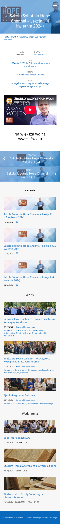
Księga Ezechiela (34, 83)
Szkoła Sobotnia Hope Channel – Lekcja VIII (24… (31, 160)
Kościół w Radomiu (36, 330)
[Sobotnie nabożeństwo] (30, 431)
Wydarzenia (9, 336)
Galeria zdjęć (20, 330)
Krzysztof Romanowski (25, 327)
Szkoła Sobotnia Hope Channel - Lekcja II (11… (28, 175)
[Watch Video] (17, 222)
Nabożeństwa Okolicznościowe (17, 333)
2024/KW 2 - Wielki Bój (29, 37)
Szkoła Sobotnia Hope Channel (30, 74)
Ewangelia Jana (18, 83)
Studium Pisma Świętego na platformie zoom (30, 465)
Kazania (14, 37)
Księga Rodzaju (34, 86)
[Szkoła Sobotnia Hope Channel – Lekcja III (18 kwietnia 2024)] (30, 208)
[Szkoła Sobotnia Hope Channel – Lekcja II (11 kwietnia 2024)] (30, 239)
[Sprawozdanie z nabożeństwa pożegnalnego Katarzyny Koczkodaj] (30, 313)
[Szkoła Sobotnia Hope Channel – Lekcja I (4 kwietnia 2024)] (30, 271)
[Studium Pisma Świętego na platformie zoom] (30, 460)
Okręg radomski (39, 333)
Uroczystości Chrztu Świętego (40, 404)
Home (6, 37)
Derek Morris (38, 54)
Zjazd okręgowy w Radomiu (19, 395)
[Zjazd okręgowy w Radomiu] (30, 389)
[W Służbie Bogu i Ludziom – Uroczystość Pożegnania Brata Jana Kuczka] (30, 352)
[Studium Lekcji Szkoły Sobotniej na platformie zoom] (30, 488)
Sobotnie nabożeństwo (17, 437)
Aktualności (9, 330)
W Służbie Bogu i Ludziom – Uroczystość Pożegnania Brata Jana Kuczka (27, 360)
